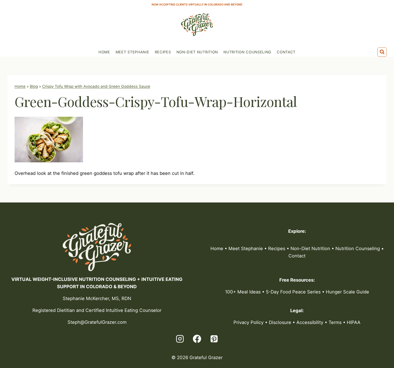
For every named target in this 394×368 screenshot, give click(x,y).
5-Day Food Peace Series (293, 292)
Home (104, 52)
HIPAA (353, 322)
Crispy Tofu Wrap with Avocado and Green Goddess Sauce (96, 86)
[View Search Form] (382, 52)
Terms (335, 322)
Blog (34, 86)
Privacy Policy (248, 322)
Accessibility (309, 322)
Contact (286, 52)
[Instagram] (180, 339)
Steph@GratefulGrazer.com (97, 322)
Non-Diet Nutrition (197, 52)
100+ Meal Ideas (243, 292)
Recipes (163, 52)
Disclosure (280, 322)
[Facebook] (197, 339)
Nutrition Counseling (247, 52)
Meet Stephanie (132, 52)
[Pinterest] (214, 339)
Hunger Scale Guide (347, 292)
